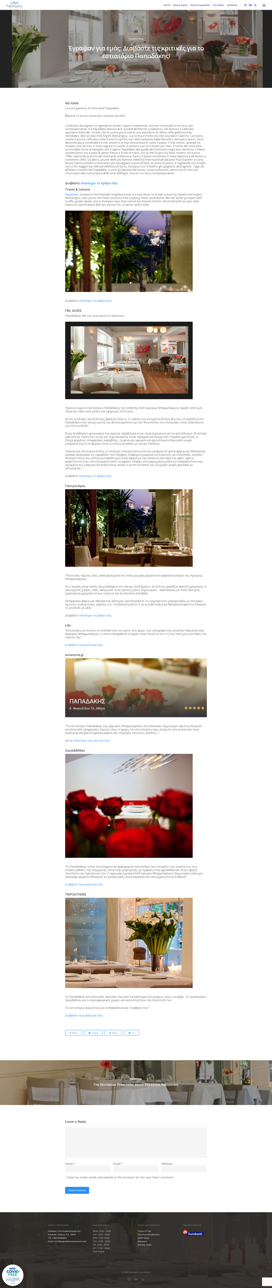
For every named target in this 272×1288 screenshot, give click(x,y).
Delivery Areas (145, 1244)
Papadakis (72, 194)
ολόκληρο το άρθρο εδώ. (95, 301)
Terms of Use (144, 1231)
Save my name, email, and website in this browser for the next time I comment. (121, 1177)
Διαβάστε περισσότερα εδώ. (84, 645)
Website (167, 1164)
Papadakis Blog (136, 38)
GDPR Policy (143, 1238)
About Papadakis (200, 5)
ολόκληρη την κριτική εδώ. (91, 740)
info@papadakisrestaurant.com (71, 1241)
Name (70, 1164)
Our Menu (218, 5)
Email (118, 1164)
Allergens (142, 1241)
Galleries (232, 5)
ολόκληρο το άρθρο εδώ (99, 183)
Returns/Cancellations (149, 1234)
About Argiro (180, 5)
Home (166, 5)
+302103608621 (59, 1238)
